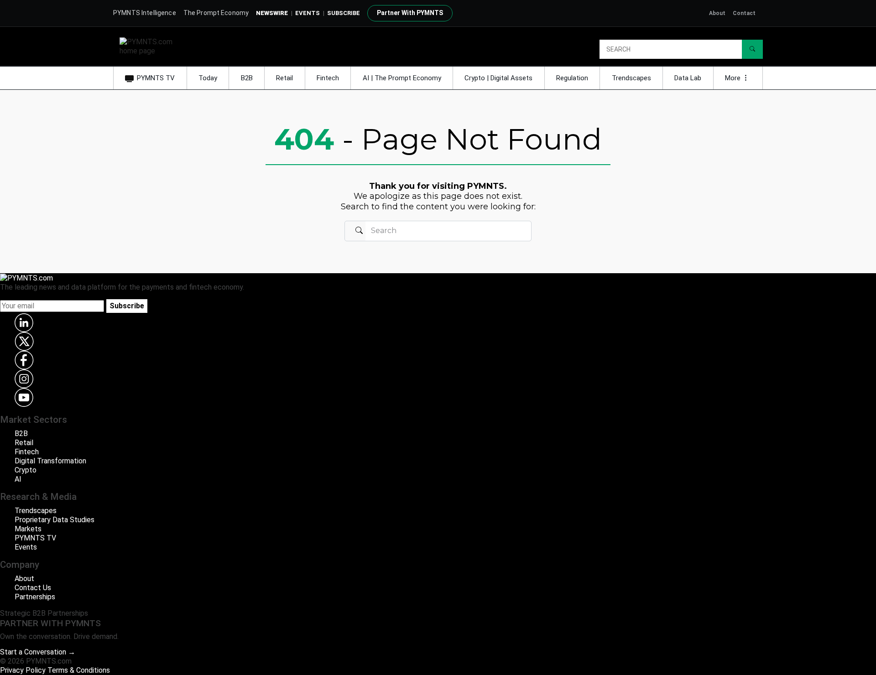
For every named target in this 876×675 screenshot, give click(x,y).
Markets (28, 528)
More (733, 78)
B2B (247, 78)
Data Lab (687, 78)
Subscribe (127, 305)
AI (18, 479)
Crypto (25, 470)
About (717, 13)
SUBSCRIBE (343, 13)
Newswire (272, 13)
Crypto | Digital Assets (498, 78)
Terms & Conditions (78, 670)
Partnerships (35, 596)
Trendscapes (631, 78)
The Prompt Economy (216, 12)
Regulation (572, 78)
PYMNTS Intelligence (144, 12)
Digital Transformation (50, 461)
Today (207, 78)
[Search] (752, 49)
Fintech (328, 78)
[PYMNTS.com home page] (149, 46)
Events (307, 13)
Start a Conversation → (37, 652)
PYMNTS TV (156, 78)
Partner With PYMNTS (410, 12)
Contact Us (33, 587)
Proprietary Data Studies (54, 519)
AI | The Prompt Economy (402, 78)
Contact (744, 13)
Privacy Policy (23, 670)
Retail (284, 78)
